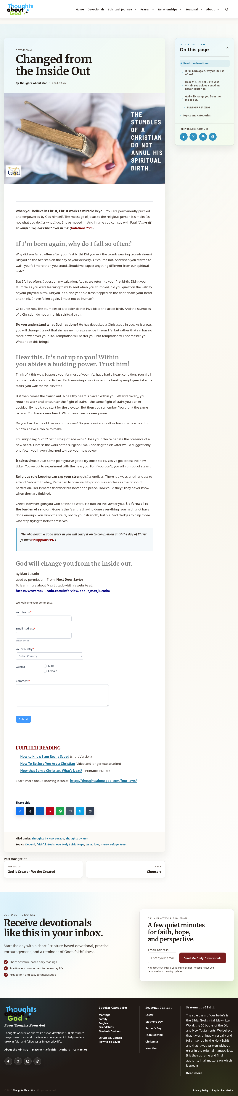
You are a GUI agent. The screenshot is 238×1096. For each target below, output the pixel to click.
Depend (30, 844)
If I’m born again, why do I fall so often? (204, 72)
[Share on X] (30, 811)
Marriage (104, 1015)
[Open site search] (227, 9)
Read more (194, 1073)
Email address (158, 950)
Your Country (25, 649)
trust (123, 844)
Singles (103, 1023)
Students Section (109, 1031)
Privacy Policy (200, 1090)
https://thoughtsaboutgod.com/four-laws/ (103, 781)
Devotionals (96, 9)
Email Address (26, 628)
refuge (114, 844)
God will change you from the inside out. (203, 98)
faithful (41, 844)
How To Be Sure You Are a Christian (47, 763)
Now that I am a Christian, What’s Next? (51, 770)
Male (50, 666)
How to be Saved (109, 1041)
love (96, 844)
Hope (80, 844)
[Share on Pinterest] (50, 811)
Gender (20, 666)
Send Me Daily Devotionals (202, 958)
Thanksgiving (154, 1035)
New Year (151, 1048)
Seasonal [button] (192, 9)
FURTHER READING (198, 107)
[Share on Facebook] (20, 811)
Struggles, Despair (110, 1038)
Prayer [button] (145, 9)
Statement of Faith (44, 1049)
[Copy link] (90, 811)
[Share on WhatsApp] (60, 811)
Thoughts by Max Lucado (48, 838)
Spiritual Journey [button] (120, 9)
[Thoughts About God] (20, 9)
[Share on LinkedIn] (40, 811)
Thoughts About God (24, 1090)
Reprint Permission (223, 1090)
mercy (105, 844)
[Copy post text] (80, 811)
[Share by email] (70, 811)
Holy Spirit (69, 844)
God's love (54, 844)
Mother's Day (154, 1021)
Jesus (89, 844)
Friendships (106, 1027)
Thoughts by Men (77, 838)
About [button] (210, 9)
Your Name (23, 612)
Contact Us (80, 1049)
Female (52, 671)
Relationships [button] (167, 9)
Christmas (151, 1041)
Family (103, 1019)
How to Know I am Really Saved (44, 756)
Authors (65, 1049)
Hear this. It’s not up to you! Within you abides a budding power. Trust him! (202, 85)
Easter (149, 1015)
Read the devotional (196, 63)
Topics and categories (197, 115)
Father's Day (153, 1028)
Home (80, 9)
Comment (23, 681)
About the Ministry (16, 1049)
